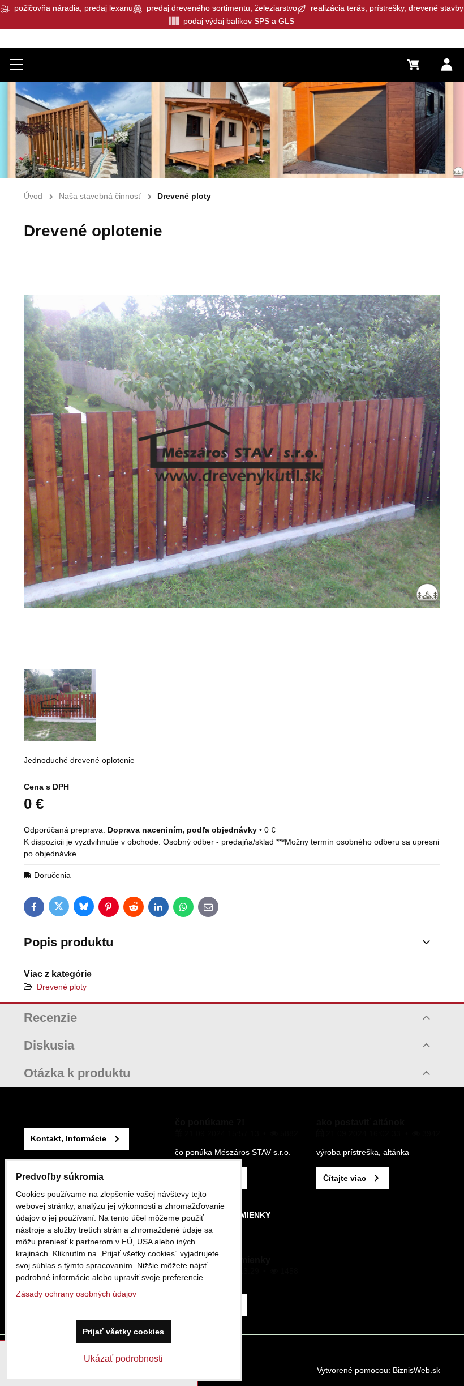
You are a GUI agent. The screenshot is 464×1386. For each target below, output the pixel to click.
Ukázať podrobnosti (123, 1358)
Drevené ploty (62, 986)
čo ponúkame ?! (209, 1122)
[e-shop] (232, 130)
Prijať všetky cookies (123, 1331)
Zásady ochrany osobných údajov (76, 1293)
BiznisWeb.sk (416, 1370)
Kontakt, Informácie (68, 1138)
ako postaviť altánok (360, 1122)
